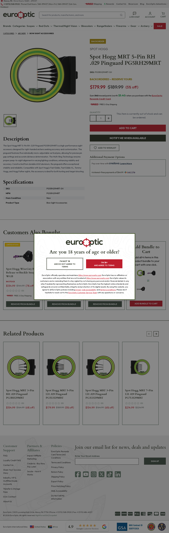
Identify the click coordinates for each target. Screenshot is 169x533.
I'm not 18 (64, 264)
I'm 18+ (104, 264)
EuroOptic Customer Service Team (82, 292)
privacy (78, 290)
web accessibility (89, 290)
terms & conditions (108, 290)
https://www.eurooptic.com (89, 275)
